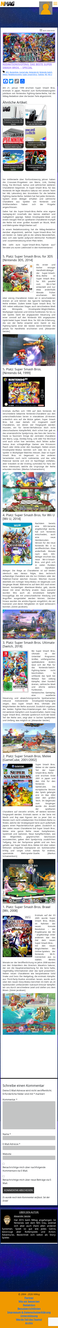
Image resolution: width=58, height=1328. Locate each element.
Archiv (29, 1323)
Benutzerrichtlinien (29, 1308)
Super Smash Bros (30, 74)
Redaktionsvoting (15, 74)
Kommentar (10, 1099)
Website (7, 1154)
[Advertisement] (29, 1056)
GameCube (23, 72)
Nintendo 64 (34, 72)
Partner (29, 1298)
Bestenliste (14, 72)
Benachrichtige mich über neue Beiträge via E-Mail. (27, 1181)
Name (7, 1134)
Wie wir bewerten (29, 1301)
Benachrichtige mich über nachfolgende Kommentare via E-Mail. (24, 1169)
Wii (46, 74)
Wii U (50, 74)
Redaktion (29, 1305)
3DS (7, 72)
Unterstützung (29, 1316)
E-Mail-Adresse (11, 1144)
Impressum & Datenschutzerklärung (29, 1312)
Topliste (41, 74)
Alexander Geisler (22, 1216)
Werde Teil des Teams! (29, 1319)
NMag (5, 74)
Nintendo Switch (45, 72)
